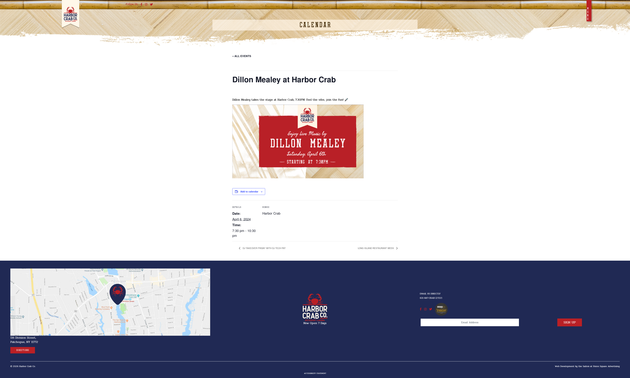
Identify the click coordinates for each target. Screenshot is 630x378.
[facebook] (141, 4)
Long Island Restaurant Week (376, 248)
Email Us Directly (430, 293)
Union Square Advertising (606, 366)
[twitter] (151, 4)
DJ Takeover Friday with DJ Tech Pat (264, 248)
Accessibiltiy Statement (315, 373)
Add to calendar (249, 191)
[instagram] (146, 4)
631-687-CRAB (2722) (431, 298)
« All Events (241, 56)
